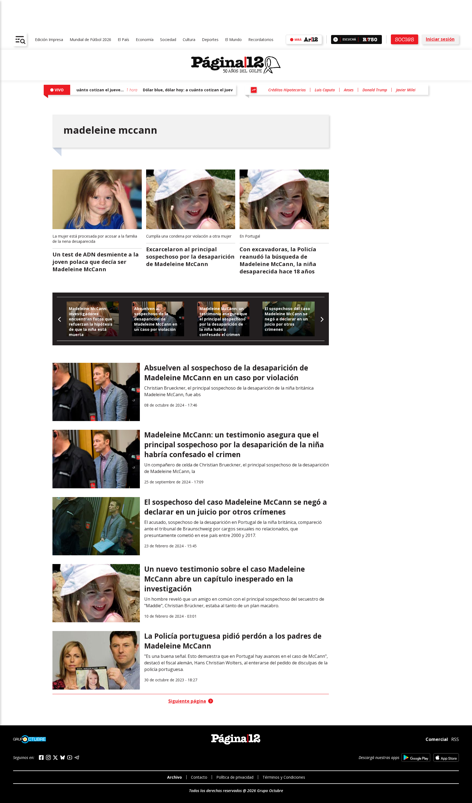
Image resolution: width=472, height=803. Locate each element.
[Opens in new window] (416, 757)
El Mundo (233, 39)
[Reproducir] (335, 39)
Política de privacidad (234, 777)
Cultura (189, 39)
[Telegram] (76, 757)
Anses (348, 89)
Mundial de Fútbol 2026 (90, 39)
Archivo (174, 777)
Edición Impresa (49, 39)
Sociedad (168, 39)
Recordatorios (260, 39)
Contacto (199, 777)
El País (123, 39)
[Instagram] (48, 757)
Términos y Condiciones (283, 777)
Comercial (437, 739)
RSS (455, 739)
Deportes (210, 39)
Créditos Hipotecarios (287, 89)
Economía (145, 39)
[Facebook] (41, 757)
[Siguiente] (321, 319)
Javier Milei (405, 89)
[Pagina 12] (236, 65)
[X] (55, 757)
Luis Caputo (325, 89)
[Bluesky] (62, 757)
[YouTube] (69, 757)
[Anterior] (60, 319)
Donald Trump (374, 89)
